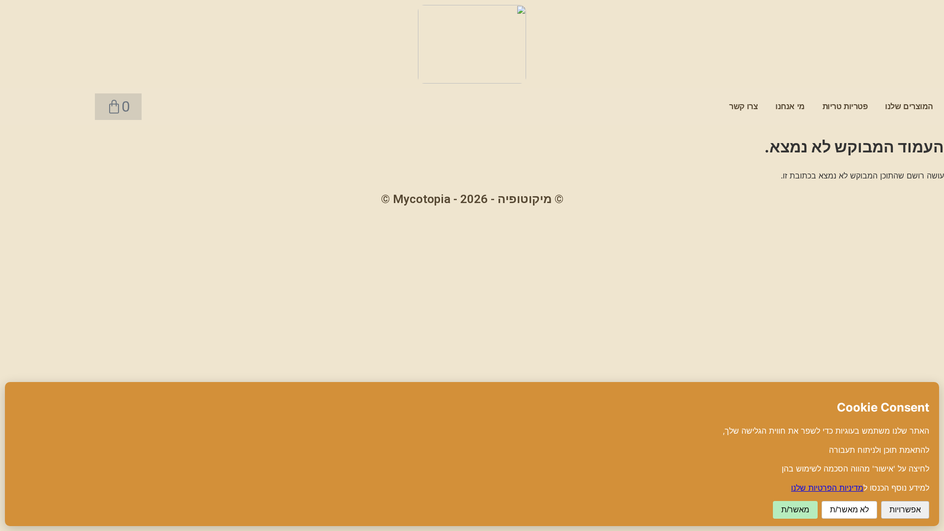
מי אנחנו (790, 106)
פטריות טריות (845, 106)
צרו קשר (743, 106)
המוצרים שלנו (909, 106)
